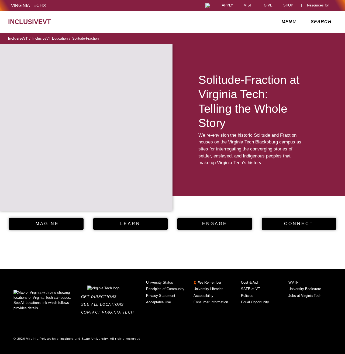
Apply (227, 5)
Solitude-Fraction (85, 38)
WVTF (293, 282)
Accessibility (203, 296)
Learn (130, 223)
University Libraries (208, 289)
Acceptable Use (158, 302)
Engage (214, 223)
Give (268, 5)
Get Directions (100, 297)
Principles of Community (165, 289)
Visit (248, 5)
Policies (247, 296)
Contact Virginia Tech (109, 312)
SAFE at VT (250, 289)
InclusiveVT (19, 38)
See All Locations (104, 305)
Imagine (46, 223)
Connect (298, 223)
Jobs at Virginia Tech (304, 296)
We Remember (209, 282)
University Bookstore (304, 289)
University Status (159, 282)
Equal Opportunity (255, 302)
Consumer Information (211, 302)
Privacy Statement (160, 296)
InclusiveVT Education (51, 38)
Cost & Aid (249, 282)
